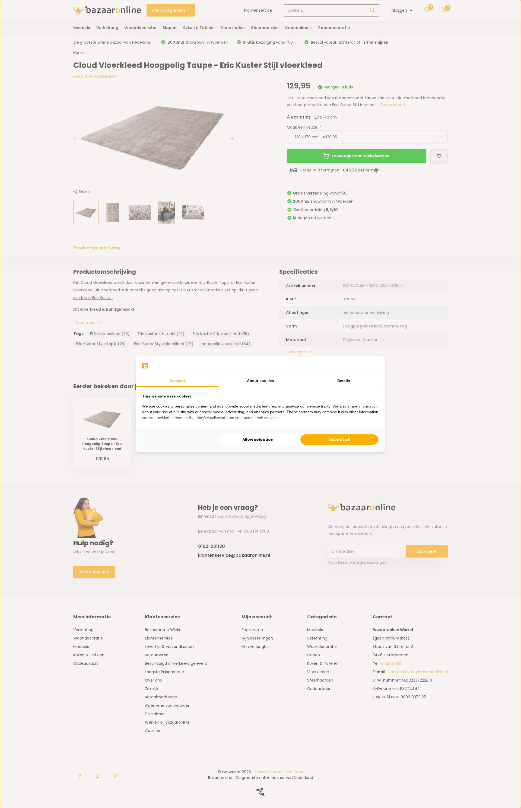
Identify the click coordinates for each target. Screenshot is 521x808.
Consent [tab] (177, 380)
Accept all (339, 439)
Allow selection (258, 439)
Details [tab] (343, 380)
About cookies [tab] (260, 380)
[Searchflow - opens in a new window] (372, 366)
